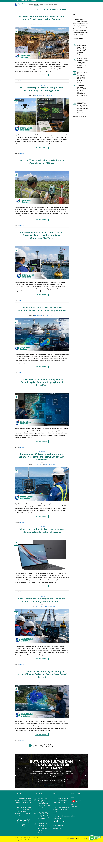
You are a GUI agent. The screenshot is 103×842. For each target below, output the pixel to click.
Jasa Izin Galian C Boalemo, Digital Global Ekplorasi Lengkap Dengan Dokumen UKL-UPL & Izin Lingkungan (82, 49)
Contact (33, 837)
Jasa (55, 4)
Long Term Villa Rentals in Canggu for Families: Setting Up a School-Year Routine (82, 76)
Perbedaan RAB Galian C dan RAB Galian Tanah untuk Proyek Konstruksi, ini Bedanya (82, 63)
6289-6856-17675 (58, 818)
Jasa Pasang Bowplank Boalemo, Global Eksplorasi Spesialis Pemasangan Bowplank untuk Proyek (82, 91)
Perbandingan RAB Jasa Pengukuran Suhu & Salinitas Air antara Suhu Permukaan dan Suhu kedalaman (42, 457)
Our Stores (23, 837)
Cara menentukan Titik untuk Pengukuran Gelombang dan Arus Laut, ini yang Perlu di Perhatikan (42, 382)
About (51, 4)
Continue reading (41, 75)
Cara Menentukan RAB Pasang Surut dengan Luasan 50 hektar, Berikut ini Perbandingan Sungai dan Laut (42, 674)
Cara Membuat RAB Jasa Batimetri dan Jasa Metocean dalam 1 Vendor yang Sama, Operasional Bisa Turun (41, 235)
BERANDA (30, 4)
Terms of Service (58, 825)
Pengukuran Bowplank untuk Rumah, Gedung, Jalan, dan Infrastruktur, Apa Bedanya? (82, 106)
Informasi (42, 14)
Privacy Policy (57, 828)
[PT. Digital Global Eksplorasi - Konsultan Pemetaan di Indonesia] (20, 4)
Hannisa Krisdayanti (49, 24)
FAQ (38, 837)
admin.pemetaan (49, 537)
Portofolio (44, 4)
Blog (36, 4)
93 (49, 745)
